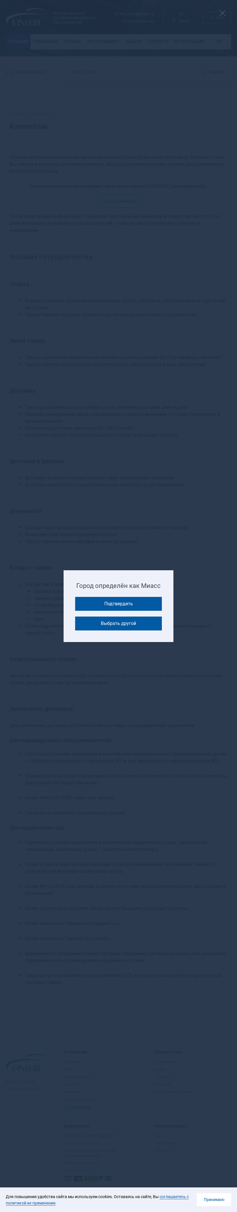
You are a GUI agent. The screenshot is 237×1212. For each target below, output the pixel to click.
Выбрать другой (118, 623)
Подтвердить (118, 603)
